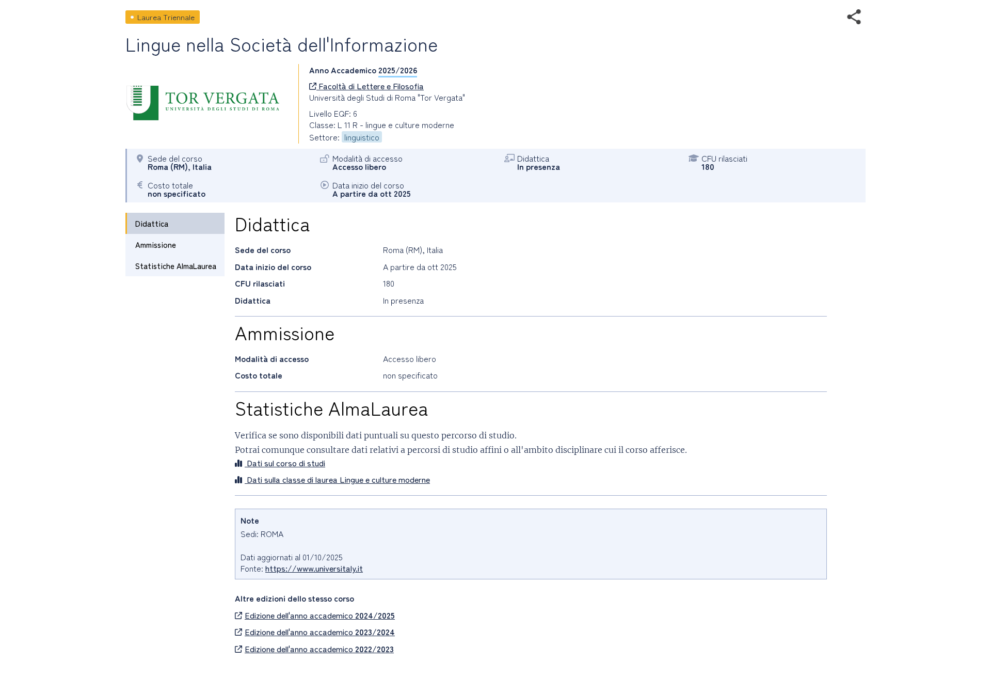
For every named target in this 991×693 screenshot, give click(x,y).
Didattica (151, 223)
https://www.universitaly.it (314, 568)
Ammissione (155, 244)
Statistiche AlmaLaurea (175, 265)
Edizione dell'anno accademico (320, 615)
